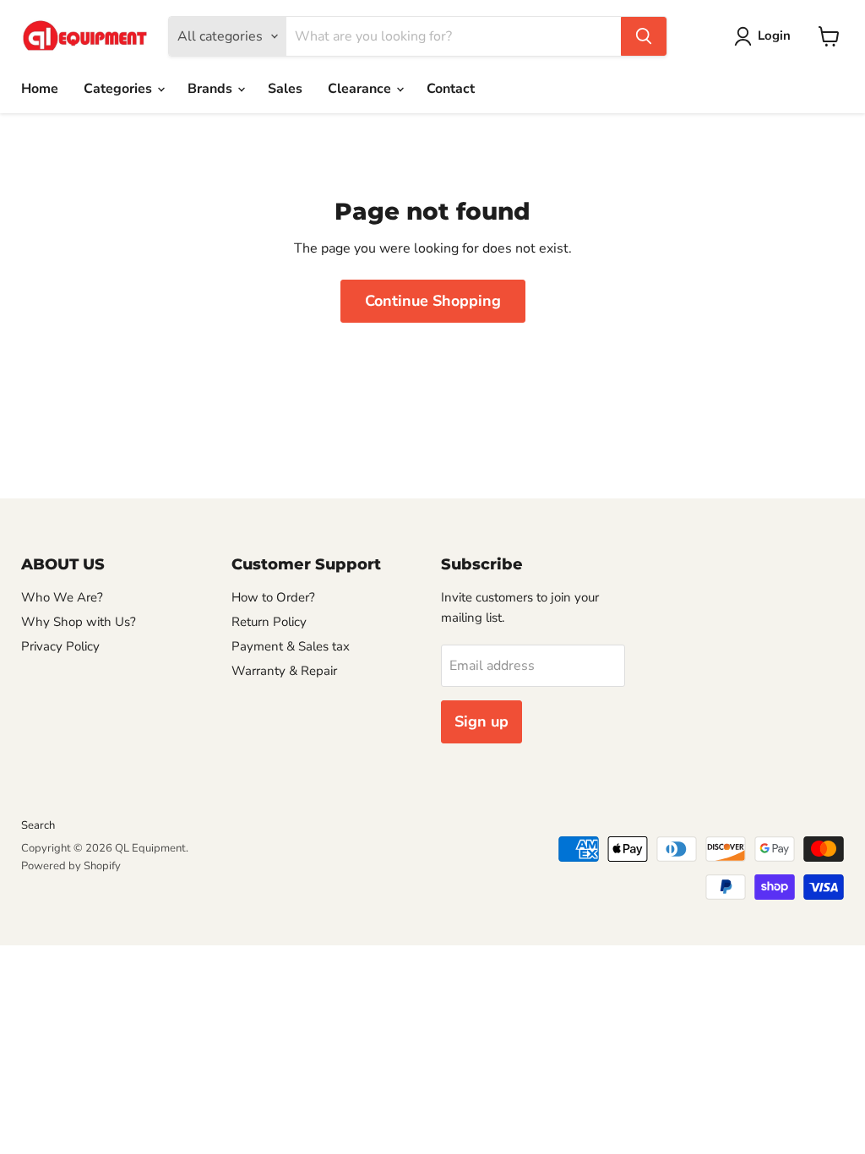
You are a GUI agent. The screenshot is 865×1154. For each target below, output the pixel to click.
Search (38, 825)
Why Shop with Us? (78, 621)
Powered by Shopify (71, 866)
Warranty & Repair (284, 670)
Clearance (361, 88)
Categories (119, 88)
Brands (212, 88)
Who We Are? (62, 597)
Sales (285, 88)
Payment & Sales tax (290, 646)
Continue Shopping (433, 301)
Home (39, 88)
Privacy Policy (60, 646)
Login (774, 35)
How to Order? (273, 597)
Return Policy (269, 621)
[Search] (643, 36)
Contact (451, 88)
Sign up (481, 721)
